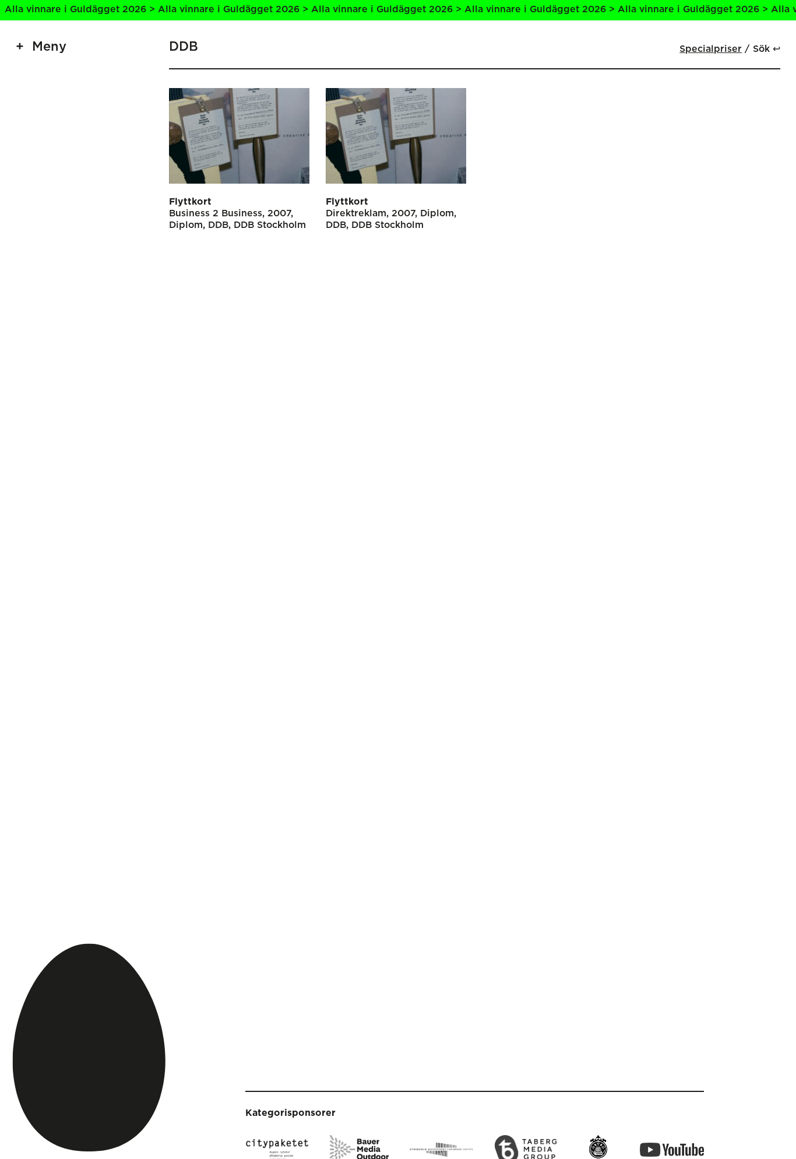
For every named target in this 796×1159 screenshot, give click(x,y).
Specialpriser (710, 49)
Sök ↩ (766, 49)
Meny (49, 47)
